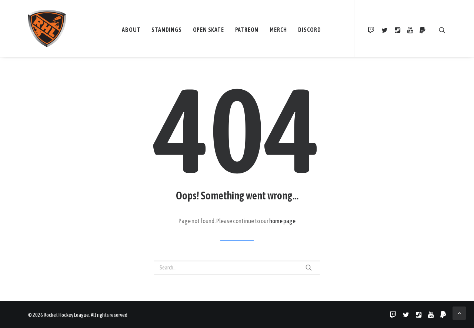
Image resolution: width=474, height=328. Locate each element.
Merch (278, 29)
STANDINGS (166, 29)
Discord (309, 29)
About (131, 29)
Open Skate (208, 29)
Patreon (247, 29)
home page (282, 221)
